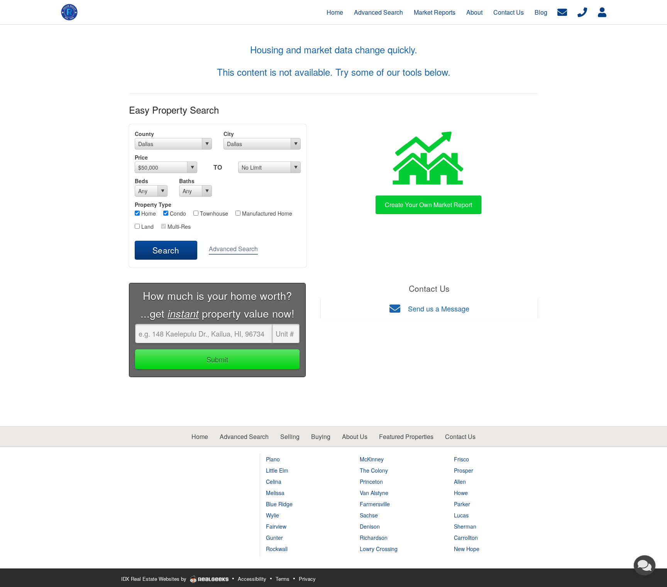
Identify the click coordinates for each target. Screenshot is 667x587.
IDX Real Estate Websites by (154, 578)
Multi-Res (178, 226)
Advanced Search (233, 248)
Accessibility (252, 578)
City (228, 134)
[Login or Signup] (602, 11)
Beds (141, 181)
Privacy (307, 578)
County (144, 134)
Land (147, 226)
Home (148, 213)
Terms (282, 578)
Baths (187, 181)
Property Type (153, 204)
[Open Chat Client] (644, 565)
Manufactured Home (266, 213)
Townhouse (213, 213)
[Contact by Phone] (582, 11)
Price (141, 157)
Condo (177, 213)
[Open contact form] (562, 11)
